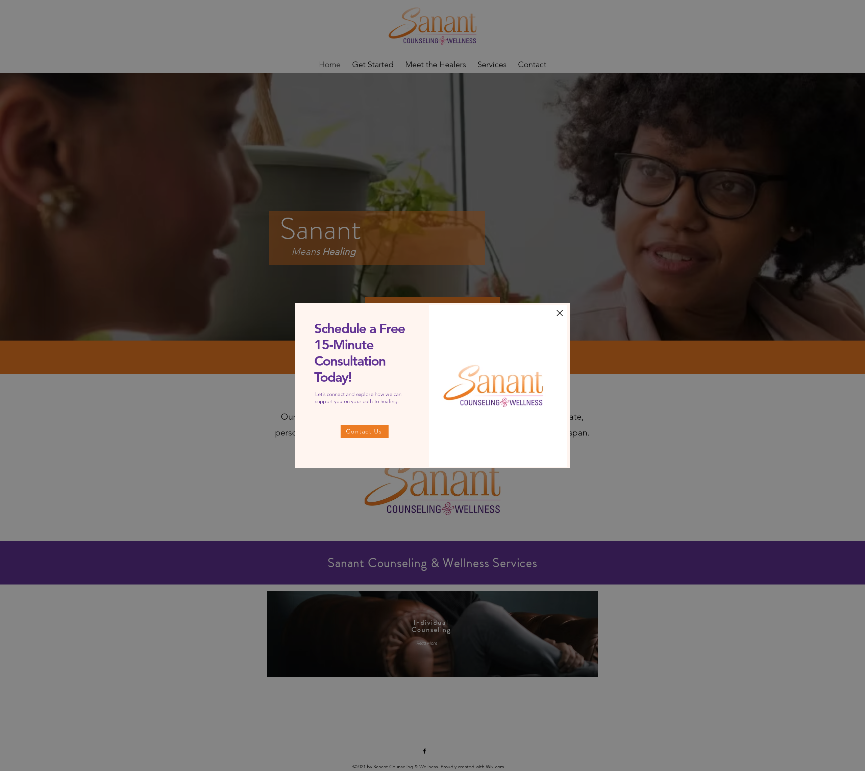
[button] (560, 313)
